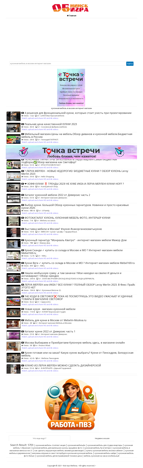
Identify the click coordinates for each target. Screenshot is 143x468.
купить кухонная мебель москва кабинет (104, 450)
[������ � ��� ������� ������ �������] (71, 403)
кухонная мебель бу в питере (97, 448)
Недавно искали (102, 438)
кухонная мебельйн (76, 445)
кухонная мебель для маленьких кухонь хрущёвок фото (57, 448)
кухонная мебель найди (105, 453)
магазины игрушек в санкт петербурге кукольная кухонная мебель (62, 453)
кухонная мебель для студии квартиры (104, 445)
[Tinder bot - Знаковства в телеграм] (71, 86)
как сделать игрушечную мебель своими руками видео (59, 450)
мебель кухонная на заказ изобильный (101, 456)
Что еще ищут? (39, 438)
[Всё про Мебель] (71, 6)
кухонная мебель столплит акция (50, 445)
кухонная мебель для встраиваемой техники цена (59, 456)
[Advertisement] (71, 39)
